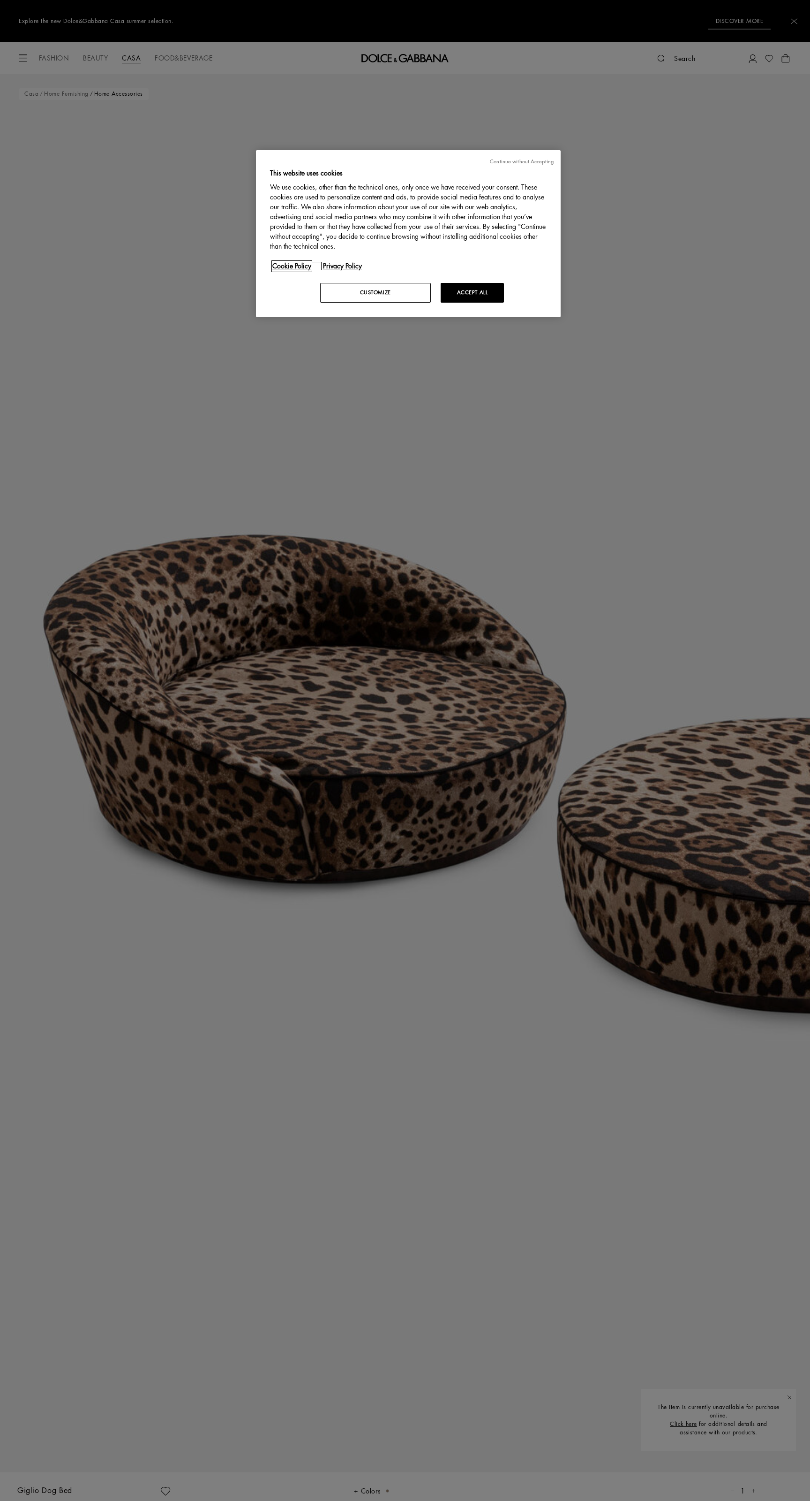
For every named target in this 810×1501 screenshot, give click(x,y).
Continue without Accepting (522, 161)
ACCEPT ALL (472, 292)
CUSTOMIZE (375, 292)
